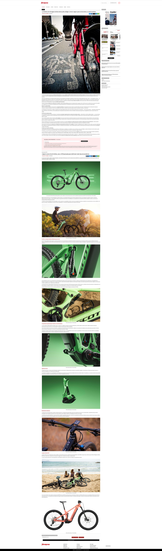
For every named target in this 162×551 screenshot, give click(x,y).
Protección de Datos (93, 545)
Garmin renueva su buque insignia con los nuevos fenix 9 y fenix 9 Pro (111, 67)
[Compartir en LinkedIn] (96, 14)
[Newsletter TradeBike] (111, 42)
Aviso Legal (51, 145)
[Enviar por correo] (90, 14)
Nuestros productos (79, 546)
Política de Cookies (93, 546)
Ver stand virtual (81, 537)
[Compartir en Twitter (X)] (94, 14)
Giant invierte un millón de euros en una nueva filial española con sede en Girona (111, 63)
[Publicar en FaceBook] (92, 14)
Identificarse (65, 544)
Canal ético (78, 545)
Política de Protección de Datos (56, 145)
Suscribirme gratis (84, 141)
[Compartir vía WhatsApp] (98, 14)
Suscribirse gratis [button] (113, 2)
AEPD (80, 147)
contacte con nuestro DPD (55, 147)
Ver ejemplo (58, 139)
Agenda (103, 79)
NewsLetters (65, 546)
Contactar (78, 544)
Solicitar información (75, 537)
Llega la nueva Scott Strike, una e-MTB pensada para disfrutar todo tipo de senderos (110, 75)
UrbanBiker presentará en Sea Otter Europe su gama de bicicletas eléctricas (110, 71)
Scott (43, 197)
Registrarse (65, 545)
